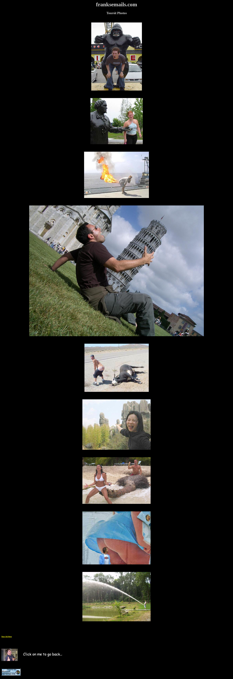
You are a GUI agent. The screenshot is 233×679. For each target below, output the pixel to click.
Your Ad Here (6, 636)
